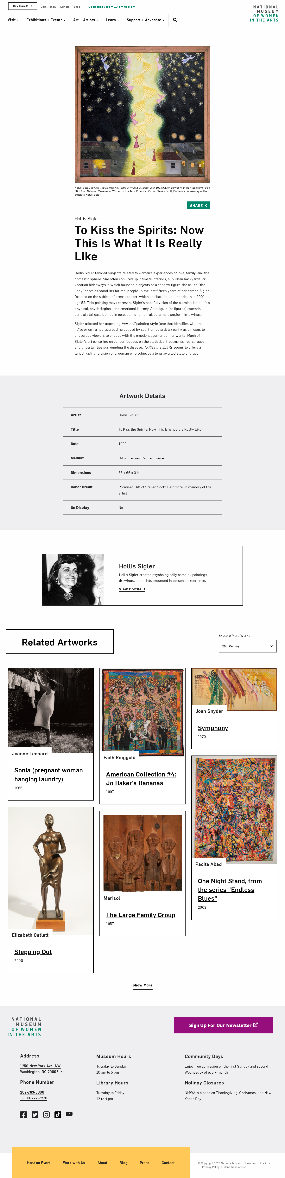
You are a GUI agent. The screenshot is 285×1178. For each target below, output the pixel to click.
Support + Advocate (144, 19)
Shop (77, 7)
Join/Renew (48, 7)
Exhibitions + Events (45, 19)
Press (144, 1162)
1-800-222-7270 (33, 1098)
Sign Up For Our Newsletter (220, 1025)
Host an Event (39, 1162)
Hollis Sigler (137, 566)
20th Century (231, 646)
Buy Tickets (20, 6)
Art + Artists (84, 19)
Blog (123, 1162)
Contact (168, 1162)
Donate (65, 7)
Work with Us (74, 1162)
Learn (111, 19)
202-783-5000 (32, 1092)
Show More (143, 985)
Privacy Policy (211, 1167)
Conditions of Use (235, 1167)
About (102, 1162)
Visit (12, 19)
